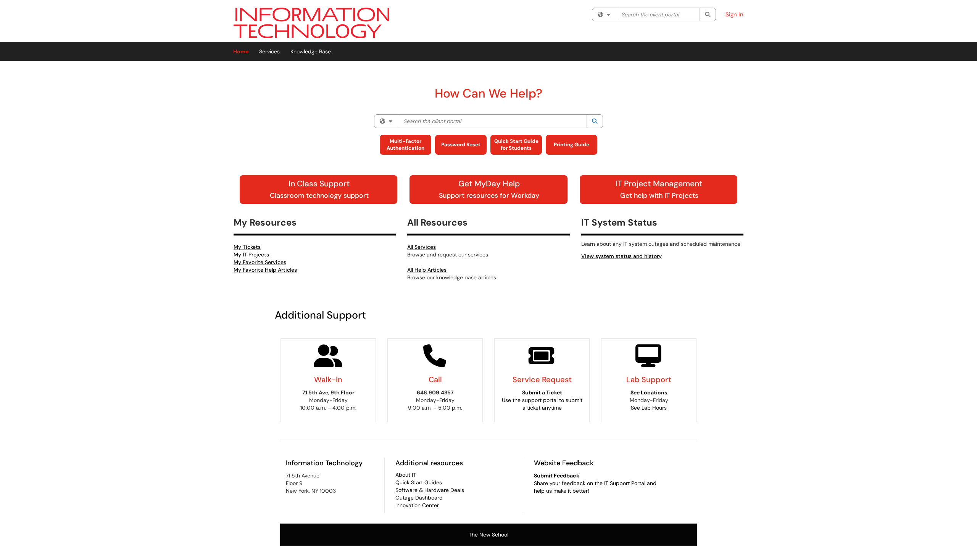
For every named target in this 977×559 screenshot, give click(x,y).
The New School (488, 534)
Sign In (734, 14)
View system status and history (621, 256)
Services (269, 51)
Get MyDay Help (489, 189)
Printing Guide (571, 144)
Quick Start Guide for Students (516, 145)
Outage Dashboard (419, 497)
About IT (405, 474)
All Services (421, 246)
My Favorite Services (260, 262)
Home (240, 51)
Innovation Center (417, 505)
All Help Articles (427, 269)
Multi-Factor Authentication (405, 145)
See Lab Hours (649, 407)
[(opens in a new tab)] (311, 23)
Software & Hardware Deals (429, 490)
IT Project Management (659, 189)
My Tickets (247, 246)
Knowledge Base (310, 51)
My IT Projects (251, 254)
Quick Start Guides (418, 482)
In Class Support (319, 189)
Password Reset (460, 144)
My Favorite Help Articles (265, 269)
